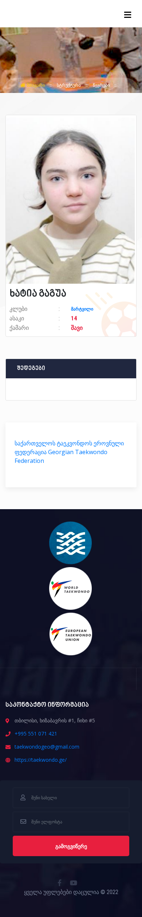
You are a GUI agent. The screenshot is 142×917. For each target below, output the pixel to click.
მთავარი (35, 85)
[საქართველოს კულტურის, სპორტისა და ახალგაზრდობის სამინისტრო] (71, 542)
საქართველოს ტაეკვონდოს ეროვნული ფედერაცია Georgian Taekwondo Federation (69, 452)
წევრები (102, 85)
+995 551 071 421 (36, 733)
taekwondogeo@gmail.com (47, 746)
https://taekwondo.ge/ (41, 759)
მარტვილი (82, 309)
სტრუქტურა (69, 85)
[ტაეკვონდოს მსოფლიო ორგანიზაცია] (71, 588)
